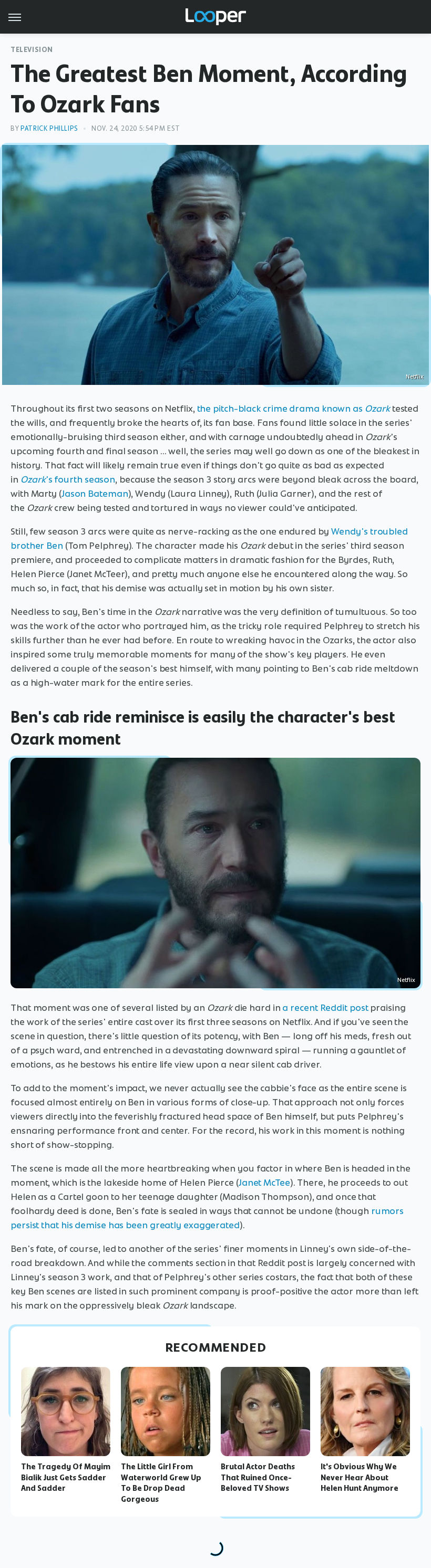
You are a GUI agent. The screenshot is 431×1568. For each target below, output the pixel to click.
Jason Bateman (94, 493)
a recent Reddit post (325, 1007)
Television (32, 49)
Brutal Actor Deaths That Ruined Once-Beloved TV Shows (258, 1477)
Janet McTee (264, 1182)
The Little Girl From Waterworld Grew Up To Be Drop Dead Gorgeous (161, 1482)
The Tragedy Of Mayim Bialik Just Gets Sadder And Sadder (65, 1477)
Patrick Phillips (49, 128)
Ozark (377, 408)
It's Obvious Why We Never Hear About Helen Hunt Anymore (359, 1477)
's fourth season (67, 479)
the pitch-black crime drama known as (281, 408)
